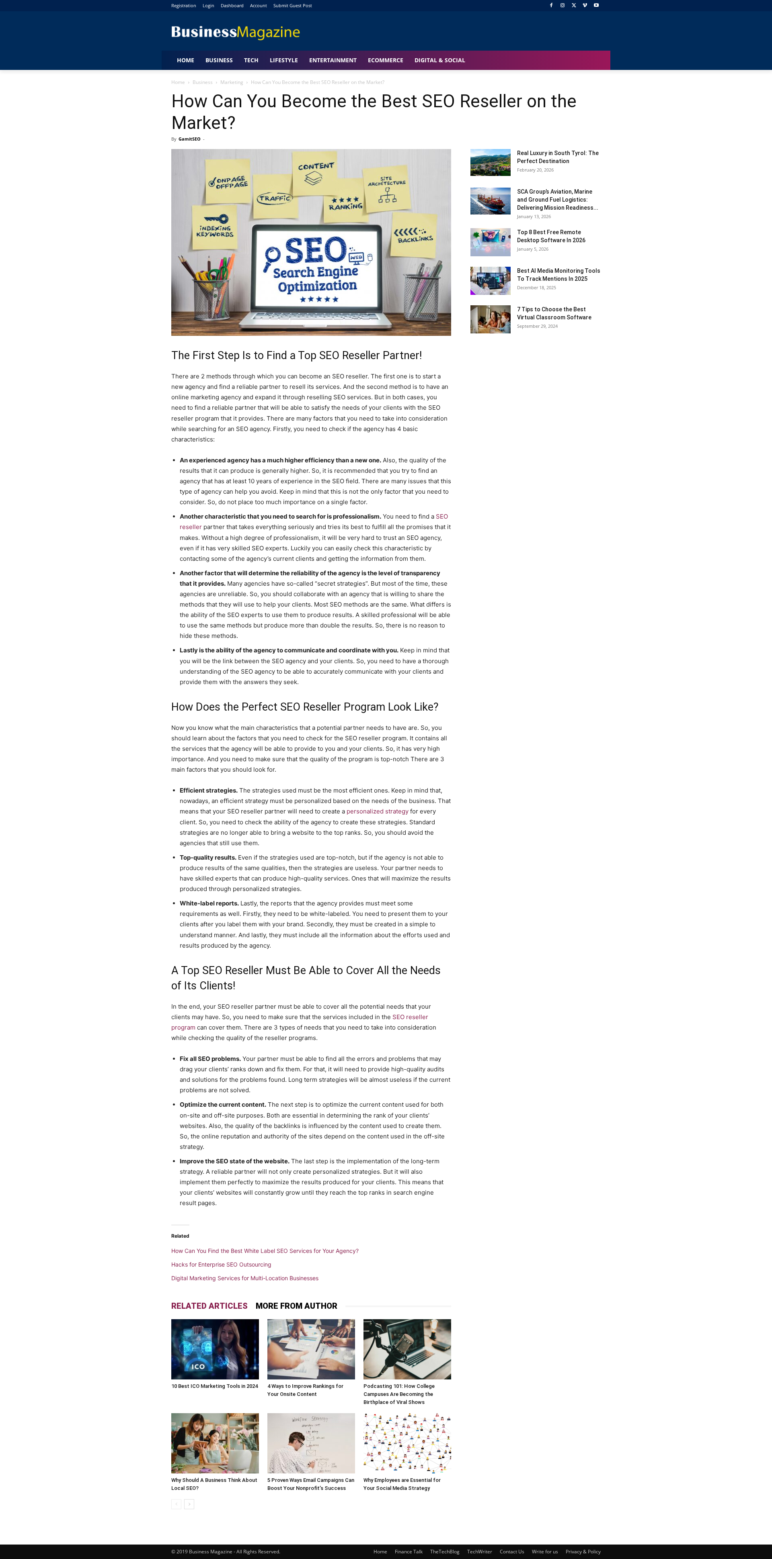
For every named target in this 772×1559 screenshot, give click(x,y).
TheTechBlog (445, 1551)
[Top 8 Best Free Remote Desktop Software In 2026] (490, 242)
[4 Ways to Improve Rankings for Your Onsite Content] (311, 1349)
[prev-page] (176, 1504)
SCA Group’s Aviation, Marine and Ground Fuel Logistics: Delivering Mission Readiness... (557, 199)
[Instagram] (562, 5)
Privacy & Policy (583, 1551)
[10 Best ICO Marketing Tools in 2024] (215, 1349)
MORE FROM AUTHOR (296, 1306)
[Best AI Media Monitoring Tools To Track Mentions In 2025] (490, 281)
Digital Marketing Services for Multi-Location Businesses (244, 1278)
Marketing (231, 82)
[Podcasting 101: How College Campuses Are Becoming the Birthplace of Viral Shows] (407, 1349)
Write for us (545, 1551)
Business (203, 82)
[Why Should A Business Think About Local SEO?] (215, 1443)
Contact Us (512, 1551)
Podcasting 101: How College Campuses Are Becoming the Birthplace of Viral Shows (399, 1394)
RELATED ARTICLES (209, 1306)
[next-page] (189, 1504)
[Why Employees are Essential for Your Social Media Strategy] (407, 1443)
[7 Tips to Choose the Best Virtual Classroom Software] (490, 319)
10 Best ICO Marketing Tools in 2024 (214, 1386)
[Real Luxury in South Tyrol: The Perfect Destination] (490, 162)
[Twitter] (574, 5)
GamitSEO (190, 139)
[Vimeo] (584, 5)
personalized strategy (378, 811)
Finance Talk (409, 1551)
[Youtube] (596, 5)
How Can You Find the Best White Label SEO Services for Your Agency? (265, 1250)
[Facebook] (551, 5)
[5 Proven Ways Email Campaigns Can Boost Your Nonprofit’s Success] (311, 1443)
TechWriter (479, 1551)
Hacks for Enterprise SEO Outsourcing (221, 1264)
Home (178, 82)
